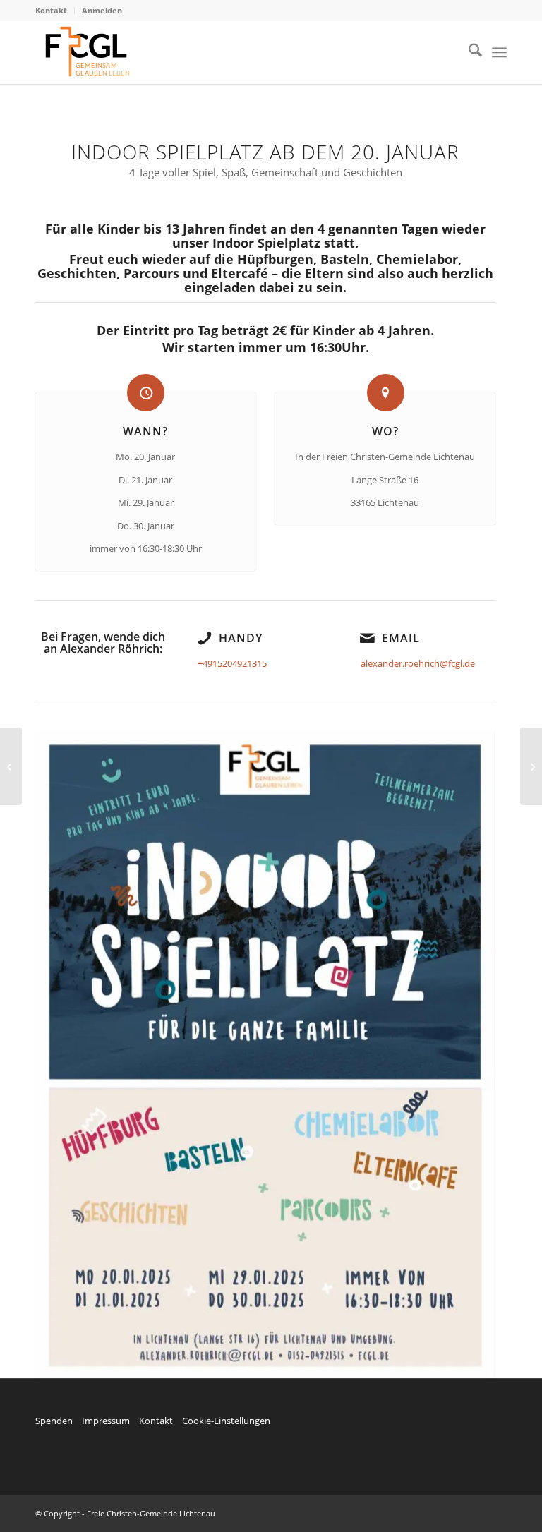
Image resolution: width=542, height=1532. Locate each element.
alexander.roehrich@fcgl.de (418, 663)
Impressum (106, 1420)
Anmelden (102, 10)
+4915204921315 (232, 663)
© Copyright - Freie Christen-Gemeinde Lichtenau (125, 1513)
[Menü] (499, 52)
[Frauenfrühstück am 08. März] (531, 766)
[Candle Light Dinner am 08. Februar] (11, 766)
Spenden (54, 1420)
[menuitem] (55, 10)
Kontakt (51, 10)
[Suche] (468, 52)
